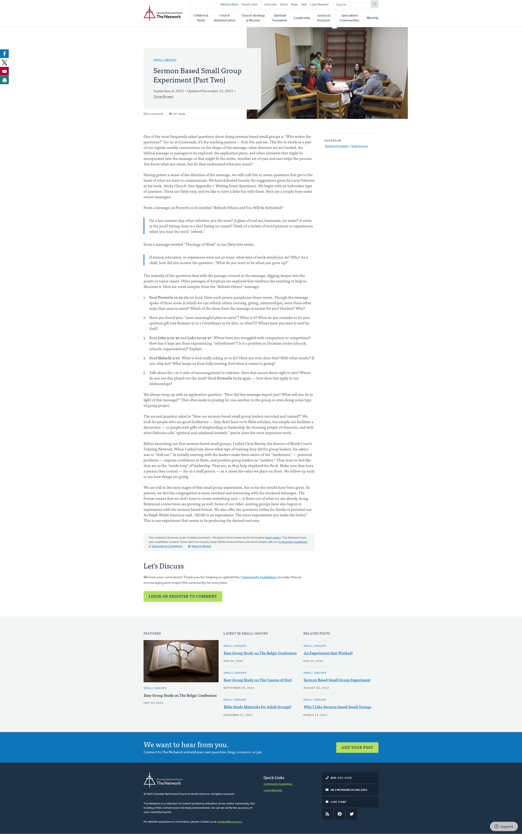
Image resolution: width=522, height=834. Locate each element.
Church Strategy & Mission (253, 18)
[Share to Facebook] (4, 53)
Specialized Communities (349, 18)
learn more (273, 537)
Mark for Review (201, 546)
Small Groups (165, 60)
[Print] (4, 79)
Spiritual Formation (279, 18)
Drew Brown (163, 97)
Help (304, 4)
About (284, 4)
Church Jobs (249, 4)
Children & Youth (201, 18)
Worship (372, 18)
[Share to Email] (4, 71)
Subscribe (270, 4)
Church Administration (225, 18)
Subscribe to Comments (167, 546)
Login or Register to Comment (183, 596)
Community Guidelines (293, 542)
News (294, 4)
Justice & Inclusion (323, 18)
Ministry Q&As (229, 4)
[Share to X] (4, 62)
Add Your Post (357, 747)
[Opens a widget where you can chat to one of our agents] (504, 827)
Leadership (302, 18)
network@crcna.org (229, 821)
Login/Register (319, 4)
